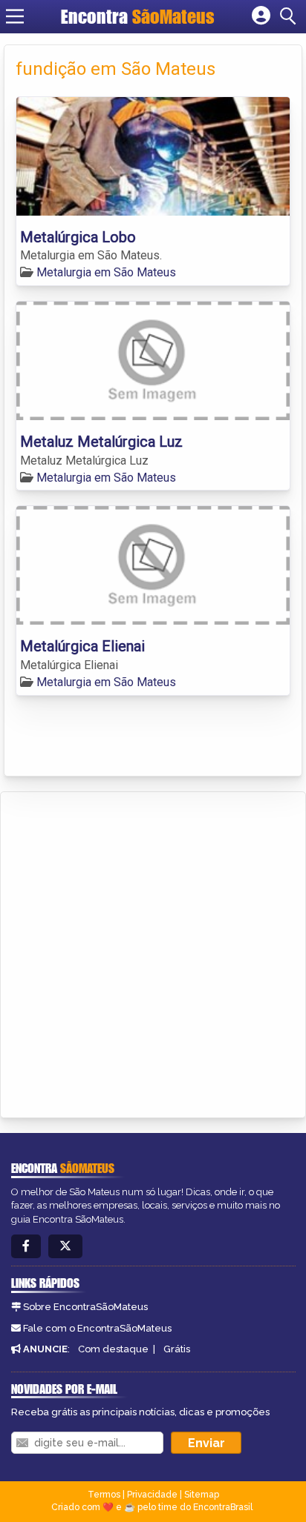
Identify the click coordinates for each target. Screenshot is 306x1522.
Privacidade (152, 1494)
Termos (104, 1494)
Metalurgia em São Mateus (106, 272)
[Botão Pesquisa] (290, 16)
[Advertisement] (153, 952)
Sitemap (201, 1494)
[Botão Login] (261, 16)
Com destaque (113, 1349)
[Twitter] (65, 1246)
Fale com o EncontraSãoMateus (97, 1328)
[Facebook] (26, 1246)
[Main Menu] (15, 16)
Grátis (176, 1349)
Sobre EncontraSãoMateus (85, 1306)
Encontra (138, 16)
